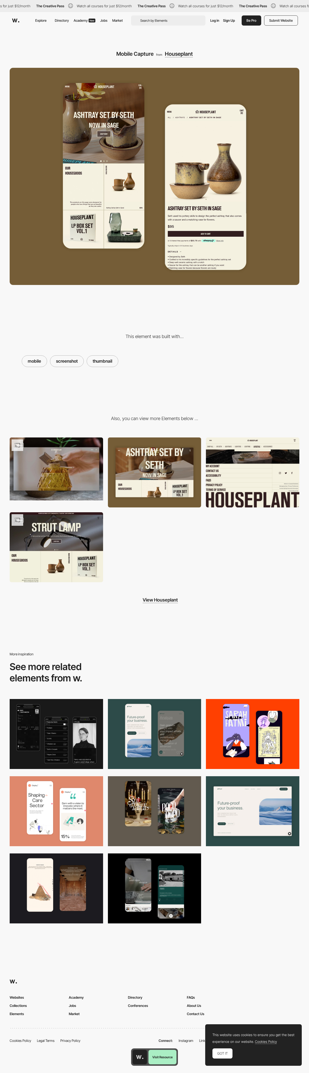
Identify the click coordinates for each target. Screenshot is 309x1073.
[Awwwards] (15, 20)
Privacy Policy (70, 1040)
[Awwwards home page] (140, 1057)
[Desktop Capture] (252, 811)
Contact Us (195, 1014)
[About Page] (154, 888)
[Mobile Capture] (252, 734)
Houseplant (179, 53)
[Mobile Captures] (154, 734)
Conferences (138, 1006)
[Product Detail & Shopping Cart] (56, 547)
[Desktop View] (154, 472)
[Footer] (252, 472)
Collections (18, 1006)
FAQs (191, 997)
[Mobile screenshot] (56, 734)
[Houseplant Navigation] (56, 468)
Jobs (103, 20)
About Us (194, 1006)
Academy (84, 20)
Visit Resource (162, 1057)
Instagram (186, 1040)
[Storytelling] (56, 888)
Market (117, 20)
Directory (62, 20)
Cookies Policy (20, 1040)
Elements (17, 1014)
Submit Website (281, 20)
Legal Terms (46, 1040)
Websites (17, 997)
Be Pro (251, 20)
